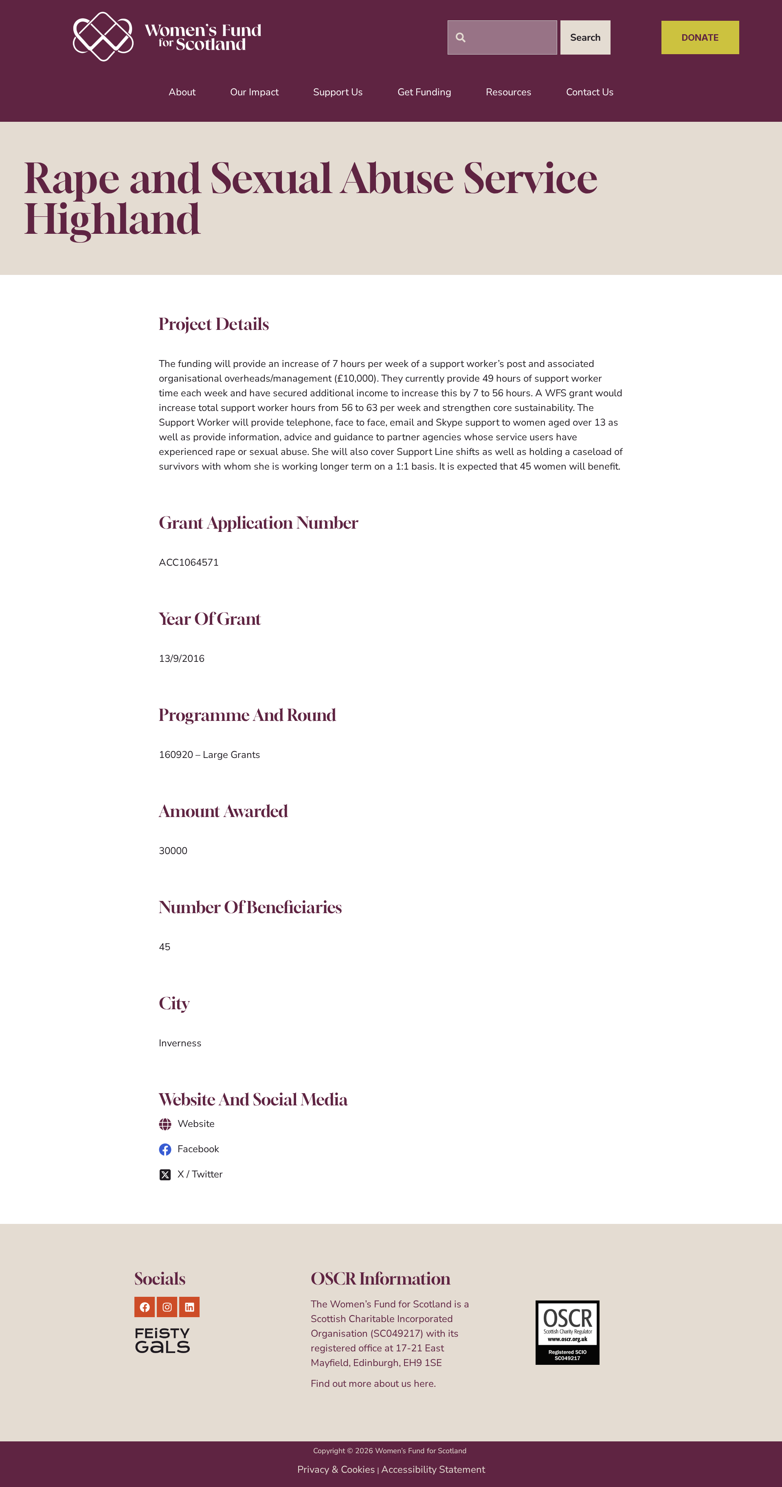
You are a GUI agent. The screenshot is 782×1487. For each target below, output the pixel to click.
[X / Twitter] (165, 1175)
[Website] (165, 1124)
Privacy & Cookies (336, 1469)
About (182, 92)
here (424, 1383)
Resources (509, 92)
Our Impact (254, 92)
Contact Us (590, 92)
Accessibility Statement (433, 1469)
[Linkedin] (189, 1307)
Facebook (198, 1148)
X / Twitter (200, 1174)
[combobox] (502, 37)
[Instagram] (167, 1307)
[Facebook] (165, 1149)
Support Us (338, 92)
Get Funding (424, 92)
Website (196, 1123)
